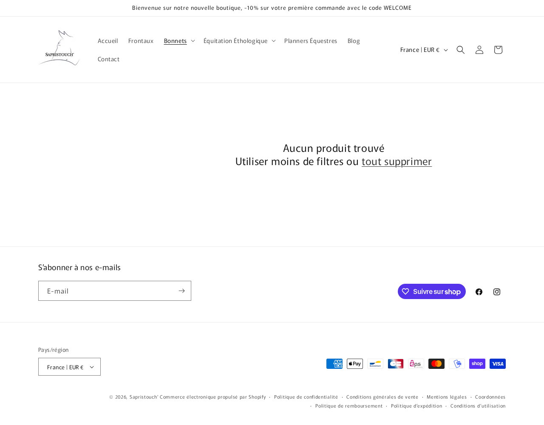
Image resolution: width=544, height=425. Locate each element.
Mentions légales (447, 396)
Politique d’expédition (416, 405)
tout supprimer (397, 160)
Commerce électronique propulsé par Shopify (213, 396)
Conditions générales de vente (382, 396)
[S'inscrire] (181, 291)
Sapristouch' (144, 396)
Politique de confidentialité (306, 396)
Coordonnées (490, 396)
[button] (178, 40)
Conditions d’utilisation (478, 405)
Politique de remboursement (348, 405)
